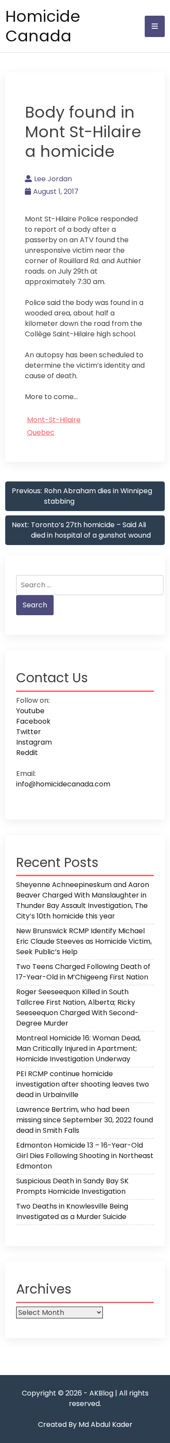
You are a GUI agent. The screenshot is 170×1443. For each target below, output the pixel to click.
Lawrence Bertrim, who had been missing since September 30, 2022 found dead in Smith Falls (84, 1119)
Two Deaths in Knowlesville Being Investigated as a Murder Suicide (72, 1211)
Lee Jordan (53, 179)
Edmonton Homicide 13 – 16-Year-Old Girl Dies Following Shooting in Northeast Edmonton (84, 1155)
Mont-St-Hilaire (54, 420)
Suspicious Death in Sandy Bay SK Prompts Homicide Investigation (72, 1186)
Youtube (30, 711)
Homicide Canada (42, 26)
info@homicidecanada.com (63, 784)
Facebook (33, 721)
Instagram (34, 742)
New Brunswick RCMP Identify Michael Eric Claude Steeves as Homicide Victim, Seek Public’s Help (84, 941)
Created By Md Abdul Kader (85, 1424)
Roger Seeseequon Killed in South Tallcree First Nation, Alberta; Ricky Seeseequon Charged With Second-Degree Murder (77, 1007)
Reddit (27, 753)
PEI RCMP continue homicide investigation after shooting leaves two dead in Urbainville (82, 1084)
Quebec (40, 432)
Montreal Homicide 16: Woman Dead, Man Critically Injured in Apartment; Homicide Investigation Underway (78, 1048)
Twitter (28, 732)
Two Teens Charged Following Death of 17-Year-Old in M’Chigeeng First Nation (83, 972)
